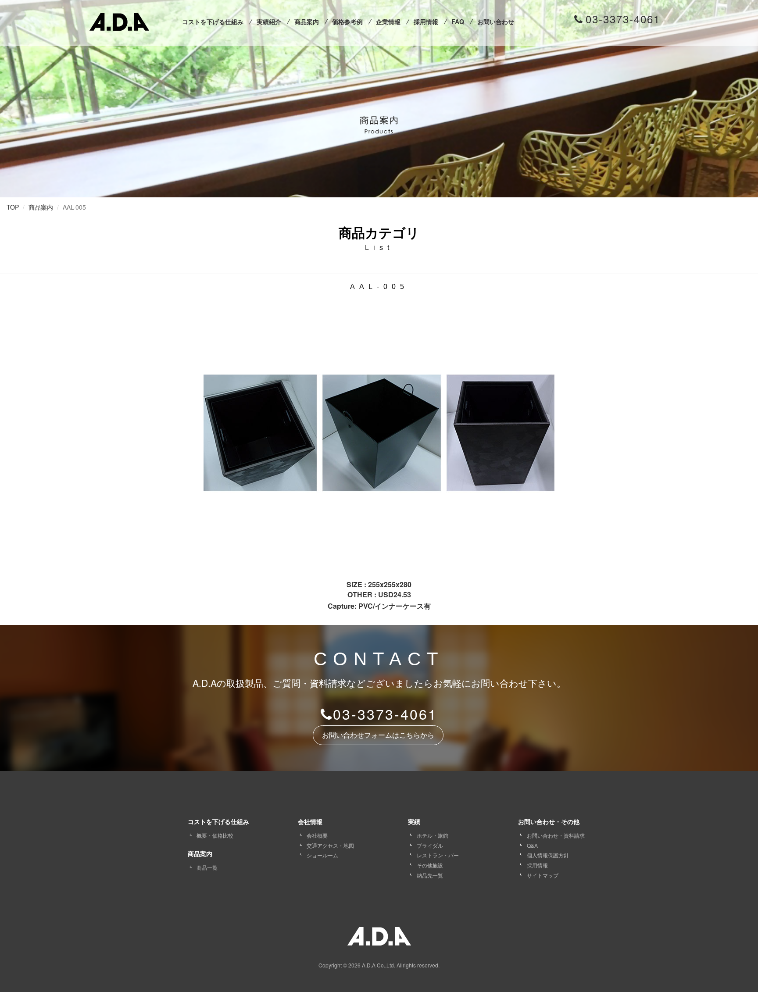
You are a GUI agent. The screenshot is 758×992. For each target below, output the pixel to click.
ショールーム (322, 855)
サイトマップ (542, 875)
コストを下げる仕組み (212, 21)
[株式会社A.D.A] (119, 20)
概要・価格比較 (215, 835)
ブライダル (430, 845)
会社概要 (317, 835)
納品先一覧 (430, 875)
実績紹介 (269, 21)
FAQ (457, 21)
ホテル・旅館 (432, 835)
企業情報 (388, 21)
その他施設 (430, 865)
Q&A (532, 845)
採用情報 (426, 21)
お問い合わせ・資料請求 (556, 835)
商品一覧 (207, 867)
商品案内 (306, 21)
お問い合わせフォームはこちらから (378, 735)
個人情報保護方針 (548, 855)
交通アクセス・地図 (330, 845)
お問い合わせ (495, 21)
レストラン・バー (438, 855)
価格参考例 (347, 21)
